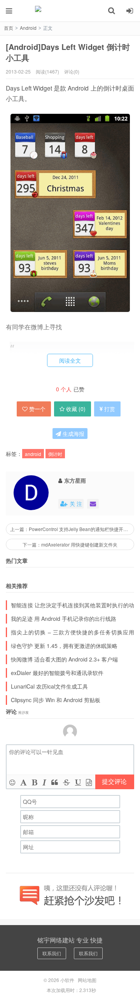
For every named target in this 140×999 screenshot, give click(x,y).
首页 (8, 27)
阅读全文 (70, 360)
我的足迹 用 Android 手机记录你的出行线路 (63, 618)
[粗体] (34, 782)
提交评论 (114, 781)
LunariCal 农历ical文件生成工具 (49, 686)
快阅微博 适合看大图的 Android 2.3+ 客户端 (64, 659)
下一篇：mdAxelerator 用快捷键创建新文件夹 (70, 544)
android (33, 454)
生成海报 (72, 433)
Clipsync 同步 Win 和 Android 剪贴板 (55, 700)
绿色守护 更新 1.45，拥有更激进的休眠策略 (64, 645)
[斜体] (44, 782)
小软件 (70, 10)
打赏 (109, 409)
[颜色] (23, 782)
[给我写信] (93, 504)
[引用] (55, 782)
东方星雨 (75, 480)
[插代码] (89, 782)
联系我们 (51, 953)
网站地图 (87, 980)
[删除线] (66, 782)
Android (28, 27)
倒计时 (55, 454)
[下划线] (78, 782)
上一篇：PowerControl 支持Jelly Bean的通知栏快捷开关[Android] (72, 529)
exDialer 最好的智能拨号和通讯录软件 (57, 673)
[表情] (12, 782)
